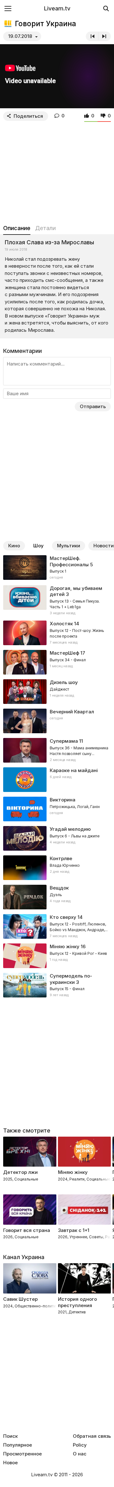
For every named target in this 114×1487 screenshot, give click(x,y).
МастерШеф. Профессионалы (69, 561)
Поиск (10, 1436)
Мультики (68, 546)
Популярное (17, 1445)
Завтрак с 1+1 (73, 1230)
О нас (79, 1454)
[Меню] (8, 8)
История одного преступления (77, 1302)
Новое (10, 1463)
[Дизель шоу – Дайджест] (57, 691)
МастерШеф (64, 653)
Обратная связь (92, 1436)
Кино (14, 546)
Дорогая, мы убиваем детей (76, 591)
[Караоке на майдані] (57, 779)
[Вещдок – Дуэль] (57, 897)
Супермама (64, 741)
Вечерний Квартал (72, 712)
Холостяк (61, 624)
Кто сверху (63, 917)
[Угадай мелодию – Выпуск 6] (57, 838)
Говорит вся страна (26, 1230)
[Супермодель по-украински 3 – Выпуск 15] (57, 985)
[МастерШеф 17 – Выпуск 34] (57, 662)
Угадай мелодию (70, 829)
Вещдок (59, 888)
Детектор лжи (20, 1172)
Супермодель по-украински (71, 979)
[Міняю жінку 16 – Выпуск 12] (57, 955)
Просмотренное (22, 1454)
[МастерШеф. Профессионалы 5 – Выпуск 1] (57, 567)
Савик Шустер (20, 1299)
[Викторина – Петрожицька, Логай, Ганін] (57, 809)
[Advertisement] (57, 171)
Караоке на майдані (74, 770)
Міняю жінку (64, 946)
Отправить (93, 406)
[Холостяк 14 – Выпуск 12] (57, 633)
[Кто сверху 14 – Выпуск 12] (57, 926)
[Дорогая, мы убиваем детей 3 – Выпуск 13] (57, 600)
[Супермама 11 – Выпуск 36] (57, 750)
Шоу (38, 546)
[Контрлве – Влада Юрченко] (57, 867)
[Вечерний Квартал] (57, 721)
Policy (80, 1445)
